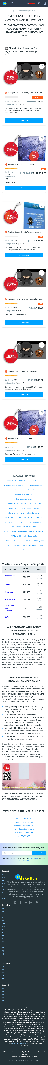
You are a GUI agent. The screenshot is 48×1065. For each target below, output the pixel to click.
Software (27, 540)
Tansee (4, 944)
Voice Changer (34, 490)
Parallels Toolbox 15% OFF (24, 829)
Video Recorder (24, 550)
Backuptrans (4, 938)
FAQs (4, 988)
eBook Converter (33, 513)
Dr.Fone (7, 617)
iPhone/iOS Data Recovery (17, 504)
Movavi (4, 911)
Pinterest (37, 902)
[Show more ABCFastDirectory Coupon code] (24, 421)
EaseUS (4, 917)
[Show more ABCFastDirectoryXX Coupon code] (24, 147)
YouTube (26, 902)
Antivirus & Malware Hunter (34, 545)
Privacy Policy (33, 858)
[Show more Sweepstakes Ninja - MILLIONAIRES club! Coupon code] (24, 354)
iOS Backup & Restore (13, 517)
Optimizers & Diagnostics (14, 485)
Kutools (7, 584)
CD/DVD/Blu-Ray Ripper (13, 540)
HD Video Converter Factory (4, 898)
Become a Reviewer (4, 1000)
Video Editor (11, 481)
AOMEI (4, 923)
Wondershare (4, 920)
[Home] (15, 11)
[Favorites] (39, 3)
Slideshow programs (16, 513)
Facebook (20, 902)
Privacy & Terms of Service (21, 1043)
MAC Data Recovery (36, 531)
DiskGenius (4, 892)
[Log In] (45, 3)
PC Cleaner (16, 527)
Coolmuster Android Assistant (9, 608)
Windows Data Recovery (24, 494)
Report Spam (4, 991)
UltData (4, 886)
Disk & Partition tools (17, 508)
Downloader (32, 536)
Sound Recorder (29, 527)
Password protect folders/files (15, 531)
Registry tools (39, 540)
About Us (4, 966)
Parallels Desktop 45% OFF (24, 822)
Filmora (4, 874)
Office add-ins (23, 481)
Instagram (15, 902)
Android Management (35, 485)
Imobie (4, 941)
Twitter (31, 902)
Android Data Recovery (17, 490)
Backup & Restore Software (24, 499)
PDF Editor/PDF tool (18, 536)
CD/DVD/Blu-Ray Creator (33, 517)
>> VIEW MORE (24, 836)
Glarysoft (4, 932)
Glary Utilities (10, 599)
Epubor (4, 950)
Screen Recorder (10, 522)
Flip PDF (23, 522)
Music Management (36, 522)
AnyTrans (4, 889)
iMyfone (4, 929)
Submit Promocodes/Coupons (4, 997)
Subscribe (39, 853)
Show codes (24, 120)
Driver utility (36, 481)
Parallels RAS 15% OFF (24, 832)
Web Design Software (12, 545)
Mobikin (4, 947)
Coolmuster (4, 880)
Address (4, 975)
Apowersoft (4, 953)
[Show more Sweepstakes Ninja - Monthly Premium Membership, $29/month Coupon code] (24, 282)
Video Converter (33, 508)
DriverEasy (9, 592)
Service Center (4, 972)
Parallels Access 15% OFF (24, 826)
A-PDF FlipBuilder (4, 956)
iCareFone (4, 883)
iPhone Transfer (35, 504)
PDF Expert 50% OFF (24, 819)
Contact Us (4, 978)
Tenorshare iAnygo (4, 895)
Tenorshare (4, 914)
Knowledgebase (4, 994)
